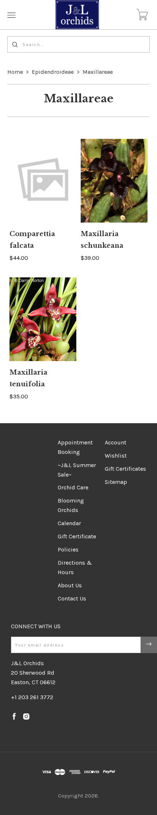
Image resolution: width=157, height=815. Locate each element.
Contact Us (72, 598)
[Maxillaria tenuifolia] (42, 319)
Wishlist (116, 455)
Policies (68, 549)
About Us (70, 585)
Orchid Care (73, 487)
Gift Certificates (125, 468)
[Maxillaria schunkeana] (114, 181)
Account (115, 442)
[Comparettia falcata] (42, 181)
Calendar (69, 523)
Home (15, 71)
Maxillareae (98, 71)
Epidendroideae (53, 71)
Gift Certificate (77, 536)
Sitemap (116, 481)
